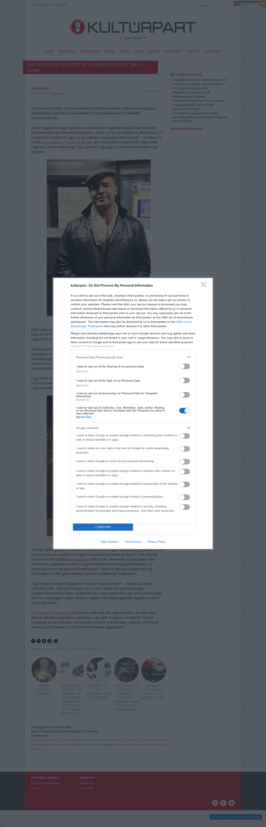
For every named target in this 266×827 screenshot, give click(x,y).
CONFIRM (103, 527)
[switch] (184, 366)
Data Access (133, 541)
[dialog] (133, 413)
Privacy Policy (157, 541)
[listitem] (133, 357)
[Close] (205, 286)
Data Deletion (109, 541)
